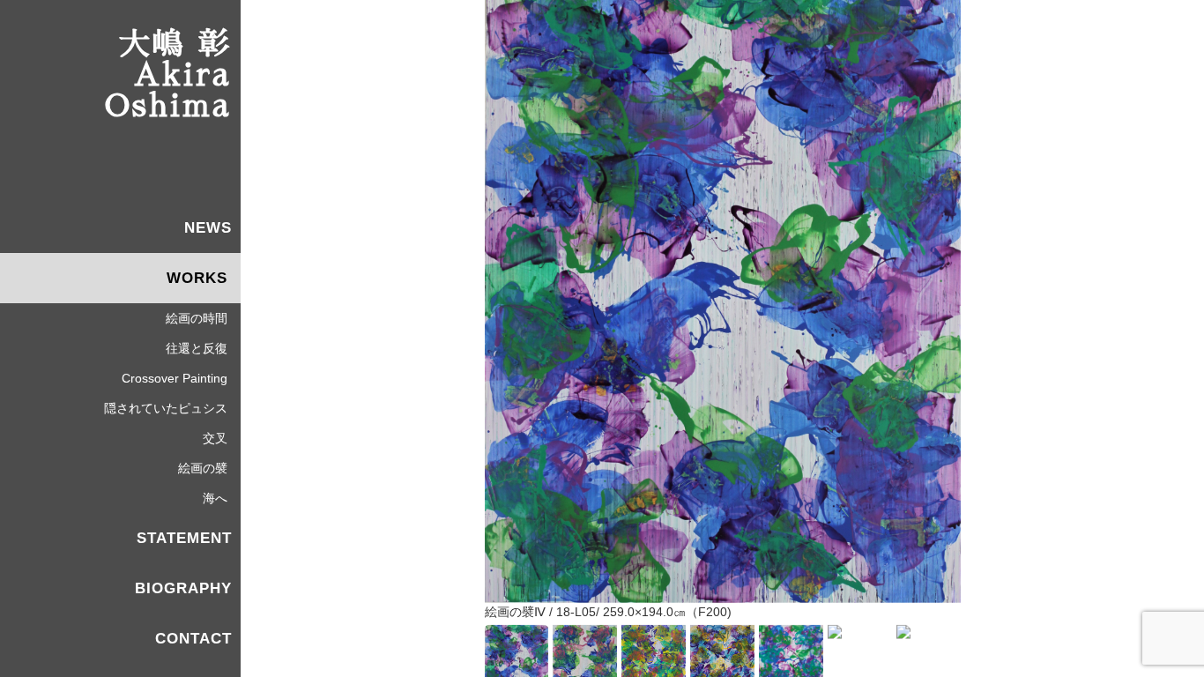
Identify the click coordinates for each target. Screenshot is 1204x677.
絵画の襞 (202, 468)
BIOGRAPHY (183, 588)
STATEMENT (184, 538)
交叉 (215, 438)
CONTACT (193, 638)
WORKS (197, 278)
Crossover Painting (174, 378)
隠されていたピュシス (165, 408)
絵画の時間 (196, 318)
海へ (215, 498)
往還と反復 (196, 348)
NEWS (208, 227)
